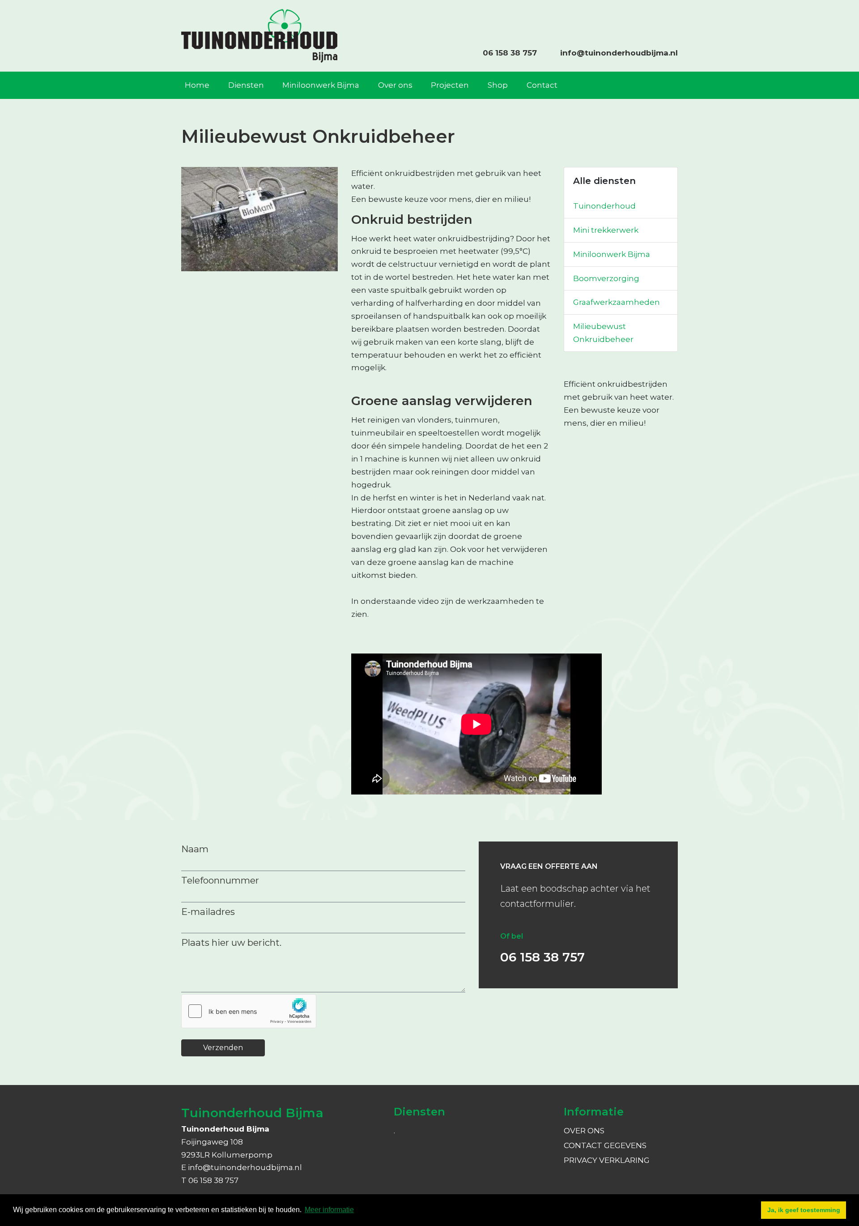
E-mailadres (208, 911)
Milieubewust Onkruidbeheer (603, 333)
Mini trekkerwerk (605, 230)
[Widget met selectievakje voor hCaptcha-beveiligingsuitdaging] (248, 1011)
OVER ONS (584, 1130)
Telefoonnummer (220, 880)
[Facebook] (659, 18)
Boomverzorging (606, 278)
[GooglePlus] (677, 18)
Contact (542, 85)
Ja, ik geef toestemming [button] (803, 1209)
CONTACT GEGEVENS (605, 1145)
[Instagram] (668, 18)
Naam (194, 848)
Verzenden (223, 1047)
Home (197, 85)
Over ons (395, 85)
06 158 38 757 (510, 52)
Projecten (450, 85)
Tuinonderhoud (604, 205)
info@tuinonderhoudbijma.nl (619, 52)
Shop (498, 85)
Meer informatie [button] (329, 1209)
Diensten (246, 85)
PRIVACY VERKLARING (607, 1160)
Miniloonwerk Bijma (320, 85)
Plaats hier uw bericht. (231, 942)
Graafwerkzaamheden (616, 302)
